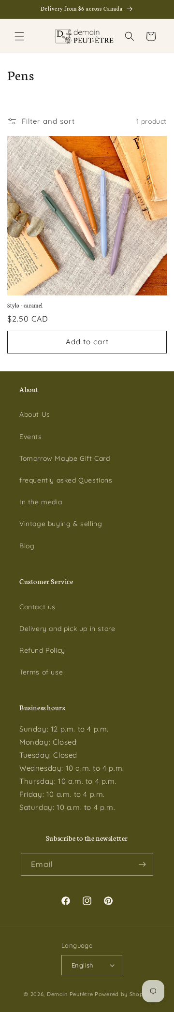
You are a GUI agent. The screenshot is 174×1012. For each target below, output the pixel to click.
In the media (40, 502)
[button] (19, 36)
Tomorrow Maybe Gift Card (64, 458)
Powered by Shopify (122, 994)
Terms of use (41, 672)
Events (30, 436)
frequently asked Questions (66, 480)
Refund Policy (42, 650)
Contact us (37, 606)
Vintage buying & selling (60, 523)
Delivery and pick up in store (67, 628)
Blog (26, 546)
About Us (34, 414)
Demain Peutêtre (70, 994)
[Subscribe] (142, 864)
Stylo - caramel (25, 305)
